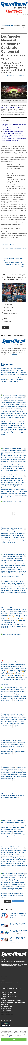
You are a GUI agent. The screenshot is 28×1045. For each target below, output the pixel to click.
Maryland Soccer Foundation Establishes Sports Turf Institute (14, 259)
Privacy (3, 978)
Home (2, 25)
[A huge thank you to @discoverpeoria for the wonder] (14, 806)
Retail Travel (5, 1004)
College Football (13, 243)
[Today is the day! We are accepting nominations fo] (14, 620)
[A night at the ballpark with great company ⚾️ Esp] (14, 726)
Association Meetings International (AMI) (13, 1002)
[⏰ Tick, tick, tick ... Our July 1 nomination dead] (14, 673)
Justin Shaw (22, 75)
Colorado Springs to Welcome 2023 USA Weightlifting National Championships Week (14, 264)
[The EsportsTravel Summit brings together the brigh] (14, 832)
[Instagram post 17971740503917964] (14, 514)
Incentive (3, 998)
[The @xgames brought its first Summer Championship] (14, 540)
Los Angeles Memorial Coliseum (16, 248)
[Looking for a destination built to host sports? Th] (14, 487)
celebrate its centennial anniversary (10, 107)
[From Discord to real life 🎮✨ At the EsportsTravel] (14, 753)
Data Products (5, 1012)
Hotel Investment (6, 1010)
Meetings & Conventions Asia (9, 996)
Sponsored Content (7, 976)
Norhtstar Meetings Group (9, 992)
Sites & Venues (9, 25)
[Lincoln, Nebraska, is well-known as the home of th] (14, 407)
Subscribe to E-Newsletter (9, 970)
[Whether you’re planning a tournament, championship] (14, 381)
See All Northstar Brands (8, 1014)
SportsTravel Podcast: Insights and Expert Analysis (18, 915)
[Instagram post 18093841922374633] (14, 646)
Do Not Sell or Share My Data (9, 982)
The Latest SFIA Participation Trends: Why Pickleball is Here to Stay (18, 939)
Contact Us (4, 972)
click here (14, 354)
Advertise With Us (6, 974)
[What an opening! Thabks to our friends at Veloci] (14, 859)
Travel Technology (6, 1006)
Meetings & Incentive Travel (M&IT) (11, 1000)
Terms (3, 980)
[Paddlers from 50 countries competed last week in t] (14, 460)
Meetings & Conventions (8, 994)
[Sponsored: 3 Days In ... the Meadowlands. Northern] (14, 593)
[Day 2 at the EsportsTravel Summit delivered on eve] (14, 700)
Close (14, 1039)
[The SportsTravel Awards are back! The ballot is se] (14, 434)
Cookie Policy (12, 1036)
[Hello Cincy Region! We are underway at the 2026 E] (14, 886)
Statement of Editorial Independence (12, 984)
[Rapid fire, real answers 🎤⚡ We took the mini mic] (14, 779)
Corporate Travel (6, 1008)
